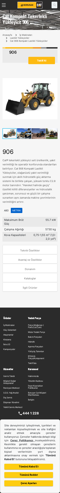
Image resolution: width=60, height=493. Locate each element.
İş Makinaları (26, 35)
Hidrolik (31, 341)
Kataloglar (30, 278)
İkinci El (6, 344)
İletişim (31, 399)
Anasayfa (7, 35)
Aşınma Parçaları (35, 346)
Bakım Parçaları (35, 337)
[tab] (30, 249)
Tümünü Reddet (29, 475)
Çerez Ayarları (29, 483)
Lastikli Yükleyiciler (19, 38)
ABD (6, 210)
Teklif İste (32, 363)
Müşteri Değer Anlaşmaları (9, 382)
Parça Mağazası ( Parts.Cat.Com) (36, 326)
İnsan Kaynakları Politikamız (35, 386)
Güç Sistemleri (9, 330)
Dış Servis (7, 397)
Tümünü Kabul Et (28, 466)
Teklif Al (41, 60)
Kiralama (7, 339)
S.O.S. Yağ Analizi (11, 392)
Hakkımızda (33, 376)
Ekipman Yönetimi (11, 402)
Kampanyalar (9, 349)
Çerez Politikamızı (22, 440)
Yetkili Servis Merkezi (12, 407)
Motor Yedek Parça (36, 332)
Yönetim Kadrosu (35, 381)
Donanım (30, 269)
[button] (54, 81)
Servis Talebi (9, 376)
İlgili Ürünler (30, 287)
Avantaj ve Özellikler (30, 259)
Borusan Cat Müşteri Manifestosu (37, 393)
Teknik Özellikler (30, 250)
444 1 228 (30, 413)
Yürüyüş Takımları (36, 351)
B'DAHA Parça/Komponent (36, 357)
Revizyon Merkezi (11, 388)
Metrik (16, 210)
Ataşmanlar (8, 334)
